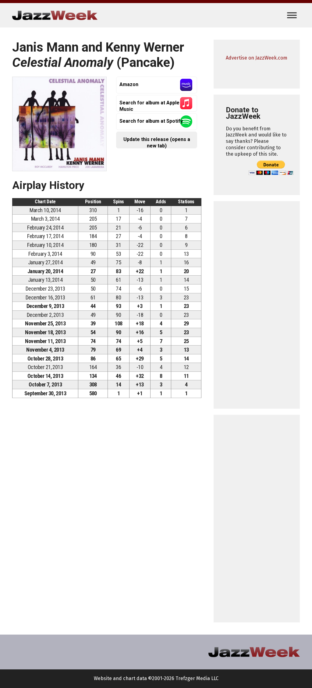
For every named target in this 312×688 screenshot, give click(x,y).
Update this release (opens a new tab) (156, 142)
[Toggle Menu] (292, 15)
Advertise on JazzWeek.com (256, 58)
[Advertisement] (257, 305)
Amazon (128, 84)
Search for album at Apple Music (149, 106)
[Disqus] (106, 487)
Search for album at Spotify (151, 121)
